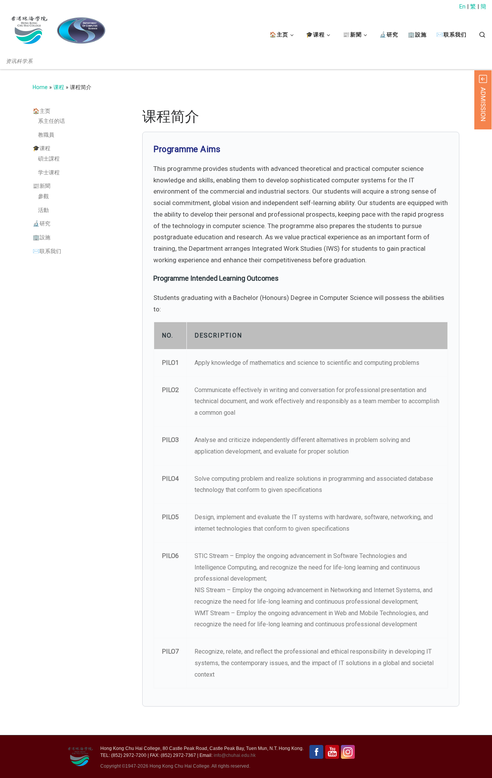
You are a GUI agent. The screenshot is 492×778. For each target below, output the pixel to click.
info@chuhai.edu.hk (235, 755)
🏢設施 (41, 237)
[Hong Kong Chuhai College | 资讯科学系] (80, 30)
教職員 (46, 135)
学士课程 (49, 172)
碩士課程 (49, 159)
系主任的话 (51, 121)
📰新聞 (41, 186)
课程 (58, 87)
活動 (43, 210)
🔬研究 (41, 223)
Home (40, 87)
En (462, 6)
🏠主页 (41, 111)
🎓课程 (41, 148)
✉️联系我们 (47, 251)
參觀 (43, 196)
